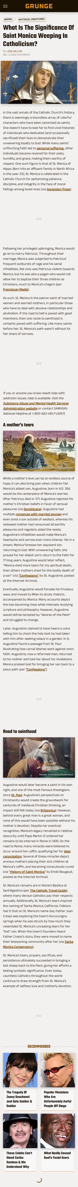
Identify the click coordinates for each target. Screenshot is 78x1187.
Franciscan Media (15, 289)
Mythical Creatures (31, 19)
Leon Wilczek (15, 51)
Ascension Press (58, 189)
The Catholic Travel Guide (48, 890)
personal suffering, (50, 148)
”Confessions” (29, 575)
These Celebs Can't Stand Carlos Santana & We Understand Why (19, 1160)
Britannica (48, 810)
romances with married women (39, 514)
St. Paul (16, 795)
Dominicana (32, 509)
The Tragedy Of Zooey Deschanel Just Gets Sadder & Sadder (19, 1099)
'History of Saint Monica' (27, 872)
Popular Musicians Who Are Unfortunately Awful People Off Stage (57, 1099)
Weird (8, 19)
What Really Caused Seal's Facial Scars (57, 1155)
